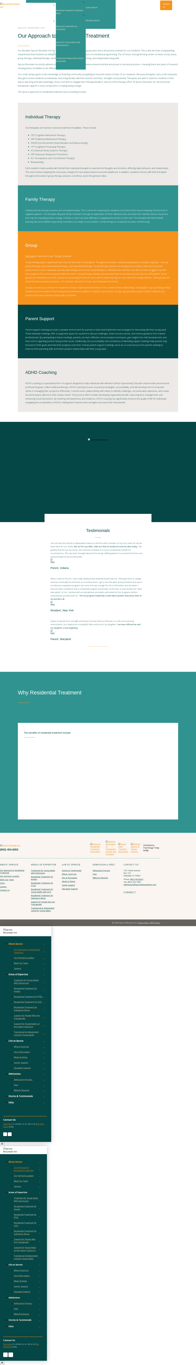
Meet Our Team (7, 879)
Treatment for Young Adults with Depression (43, 871)
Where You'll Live (69, 874)
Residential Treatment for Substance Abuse (42, 896)
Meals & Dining (68, 881)
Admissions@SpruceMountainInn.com (140, 884)
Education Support (70, 889)
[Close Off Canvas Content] (2, 1144)
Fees (95, 874)
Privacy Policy (143, 922)
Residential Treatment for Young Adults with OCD (42, 890)
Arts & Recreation (69, 878)
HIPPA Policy (155, 922)
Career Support (68, 885)
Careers (3, 886)
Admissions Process (101, 870)
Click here (30, 256)
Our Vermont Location (9, 876)
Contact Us (5, 890)
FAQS (2, 883)
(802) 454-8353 (136, 879)
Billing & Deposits (100, 878)
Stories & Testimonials (71, 870)
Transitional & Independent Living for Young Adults (42, 909)
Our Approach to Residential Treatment (12, 871)
